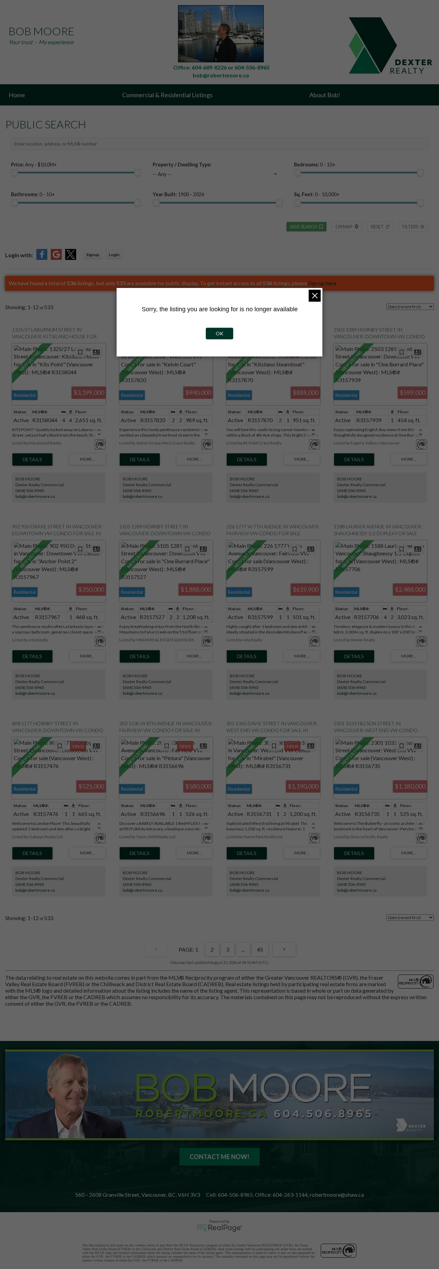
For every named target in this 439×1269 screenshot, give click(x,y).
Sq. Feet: (317, 194)
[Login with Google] (56, 257)
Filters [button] (410, 226)
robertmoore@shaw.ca (337, 1194)
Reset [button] (377, 226)
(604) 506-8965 (29, 490)
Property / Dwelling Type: (182, 164)
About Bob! (324, 95)
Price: (34, 164)
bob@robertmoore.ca (35, 496)
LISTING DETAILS (32, 459)
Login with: (19, 255)
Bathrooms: (33, 194)
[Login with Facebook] (41, 257)
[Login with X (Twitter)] (70, 257)
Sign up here (322, 283)
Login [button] (114, 254)
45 (260, 949)
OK (219, 333)
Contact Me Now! (219, 1156)
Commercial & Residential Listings (167, 95)
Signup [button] (92, 254)
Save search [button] (303, 226)
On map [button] (343, 226)
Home (17, 95)
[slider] (14, 172)
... (243, 949)
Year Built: (178, 194)
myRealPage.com (220, 1228)
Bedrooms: (314, 164)
